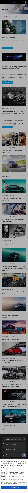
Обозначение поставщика (14, 491)
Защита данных (23, 491)
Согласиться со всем (14, 487)
